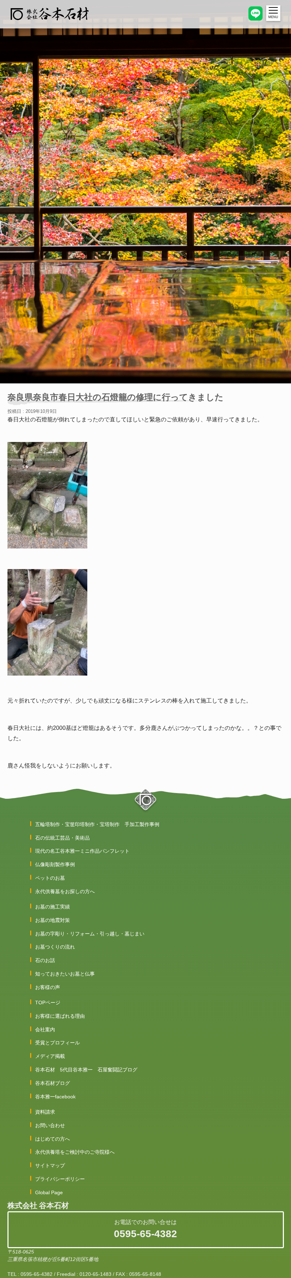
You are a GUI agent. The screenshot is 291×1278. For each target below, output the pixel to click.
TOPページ (47, 1002)
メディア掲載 (50, 1056)
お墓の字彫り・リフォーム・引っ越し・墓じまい (89, 933)
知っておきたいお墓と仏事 (65, 974)
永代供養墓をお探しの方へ (65, 891)
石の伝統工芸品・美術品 (62, 838)
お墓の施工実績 (52, 907)
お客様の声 (47, 987)
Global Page (49, 1192)
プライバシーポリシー (60, 1179)
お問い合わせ (50, 1125)
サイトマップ (50, 1165)
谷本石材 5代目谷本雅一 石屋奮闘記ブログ (86, 1069)
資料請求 (45, 1112)
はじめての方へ (52, 1139)
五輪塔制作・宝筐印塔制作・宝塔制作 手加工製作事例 (97, 824)
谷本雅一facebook (55, 1096)
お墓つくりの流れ (55, 947)
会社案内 (45, 1029)
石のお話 (45, 960)
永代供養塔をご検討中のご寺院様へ (75, 1152)
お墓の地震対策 (52, 920)
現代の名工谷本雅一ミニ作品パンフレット (82, 851)
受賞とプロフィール (57, 1042)
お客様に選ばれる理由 (60, 1016)
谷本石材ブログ (52, 1083)
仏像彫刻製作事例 (55, 864)
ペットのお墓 (50, 878)
